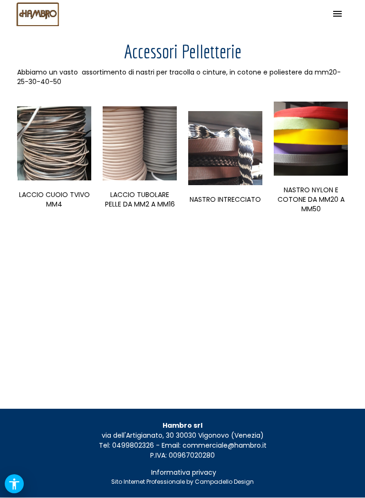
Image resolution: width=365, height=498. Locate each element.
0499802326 (133, 445)
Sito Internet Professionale (148, 482)
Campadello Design (224, 482)
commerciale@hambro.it (224, 445)
